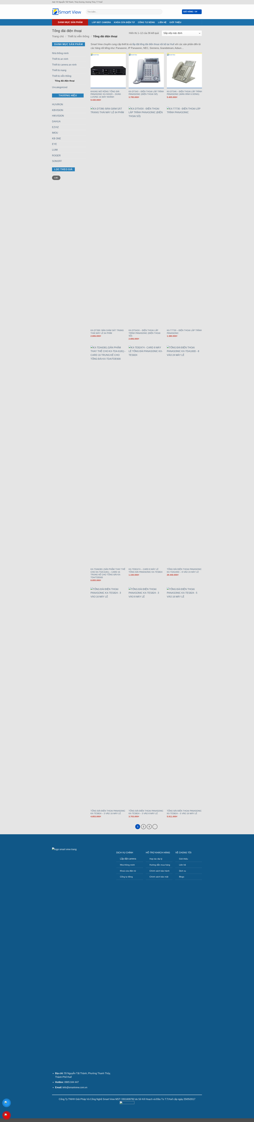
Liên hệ (162, 22)
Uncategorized (59, 87)
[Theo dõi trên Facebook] (198, 2)
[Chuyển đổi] (84, 53)
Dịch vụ (182, 871)
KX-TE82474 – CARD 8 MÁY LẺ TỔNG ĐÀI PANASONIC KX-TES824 (145, 570)
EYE (54, 144)
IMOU (55, 133)
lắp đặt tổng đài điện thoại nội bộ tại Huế (153, 44)
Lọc (56, 178)
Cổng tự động (146, 22)
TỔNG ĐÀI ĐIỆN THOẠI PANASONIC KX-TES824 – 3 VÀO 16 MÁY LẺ (108, 812)
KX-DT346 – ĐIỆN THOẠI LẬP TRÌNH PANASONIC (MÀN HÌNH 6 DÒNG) (184, 92)
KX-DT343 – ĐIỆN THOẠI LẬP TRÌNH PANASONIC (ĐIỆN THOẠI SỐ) (146, 92)
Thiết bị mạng (59, 70)
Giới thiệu (175, 22)
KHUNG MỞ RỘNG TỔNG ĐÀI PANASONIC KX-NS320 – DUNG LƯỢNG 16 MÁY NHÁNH (106, 94)
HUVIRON (57, 104)
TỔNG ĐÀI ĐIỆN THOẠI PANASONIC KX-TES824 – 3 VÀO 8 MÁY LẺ (146, 812)
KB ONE (56, 138)
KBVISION (57, 110)
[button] (192, 11)
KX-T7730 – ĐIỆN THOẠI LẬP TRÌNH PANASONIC (184, 331)
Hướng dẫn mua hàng (159, 865)
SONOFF (57, 161)
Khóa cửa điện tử (124, 22)
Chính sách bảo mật (158, 877)
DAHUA (56, 121)
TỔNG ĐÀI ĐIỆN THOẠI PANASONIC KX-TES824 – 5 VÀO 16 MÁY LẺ (184, 812)
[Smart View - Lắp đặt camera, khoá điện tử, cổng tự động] (66, 12)
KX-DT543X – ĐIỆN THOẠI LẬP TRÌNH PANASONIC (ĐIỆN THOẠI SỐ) (144, 333)
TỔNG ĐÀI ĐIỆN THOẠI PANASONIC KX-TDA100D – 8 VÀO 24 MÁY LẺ (184, 570)
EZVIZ (55, 127)
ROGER (56, 155)
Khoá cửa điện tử (128, 871)
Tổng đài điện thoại (65, 81)
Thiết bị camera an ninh (64, 64)
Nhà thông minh (60, 53)
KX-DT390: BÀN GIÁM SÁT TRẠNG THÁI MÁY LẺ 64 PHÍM (107, 331)
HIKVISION (58, 116)
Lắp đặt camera (101, 22)
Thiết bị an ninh (60, 59)
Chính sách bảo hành (159, 871)
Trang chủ (58, 36)
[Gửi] (159, 11)
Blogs (181, 877)
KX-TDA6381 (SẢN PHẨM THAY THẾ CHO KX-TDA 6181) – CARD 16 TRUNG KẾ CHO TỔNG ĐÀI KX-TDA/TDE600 (108, 573)
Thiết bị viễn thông (78, 36)
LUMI (55, 150)
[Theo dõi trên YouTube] (200, 2)
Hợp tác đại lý (155, 859)
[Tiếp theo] (154, 826)
